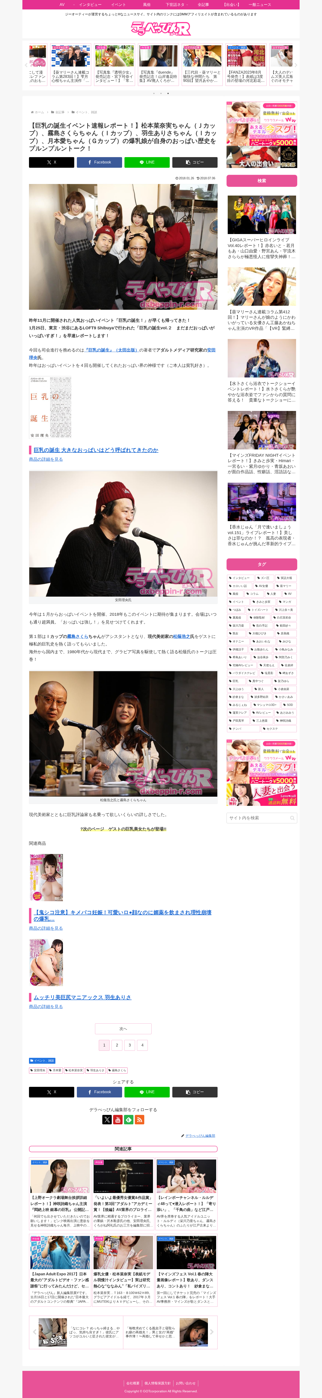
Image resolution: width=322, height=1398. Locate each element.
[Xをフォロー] (107, 1119)
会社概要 (133, 1383)
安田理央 (39, 1070)
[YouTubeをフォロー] (118, 1119)
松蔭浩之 (181, 636)
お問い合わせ (186, 1383)
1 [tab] (154, 93)
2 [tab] (161, 93)
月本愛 (57, 1070)
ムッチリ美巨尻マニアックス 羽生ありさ (83, 997)
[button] (195, 162)
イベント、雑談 (44, 1060)
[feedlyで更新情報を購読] (128, 1119)
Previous (26, 65)
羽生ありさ (97, 1070)
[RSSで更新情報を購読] (139, 1119)
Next (296, 65)
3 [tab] (168, 93)
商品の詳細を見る (46, 459)
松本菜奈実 (76, 1070)
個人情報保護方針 (157, 1383)
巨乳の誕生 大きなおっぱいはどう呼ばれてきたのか (96, 450)
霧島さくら (77, 636)
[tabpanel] (50, 64)
